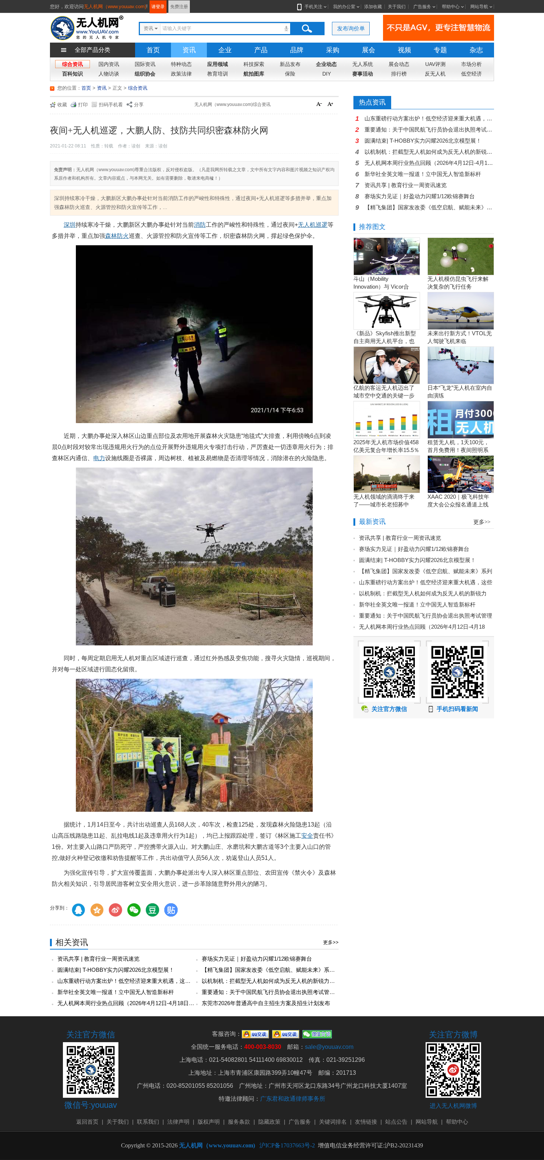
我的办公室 (344, 6)
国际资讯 (145, 64)
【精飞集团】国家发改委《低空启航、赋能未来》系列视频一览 (279, 970)
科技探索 (254, 64)
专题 (440, 50)
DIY (326, 74)
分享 (139, 104)
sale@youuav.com (329, 1047)
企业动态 (326, 64)
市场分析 (471, 64)
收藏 (62, 104)
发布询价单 (351, 28)
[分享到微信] (134, 910)
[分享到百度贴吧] (171, 910)
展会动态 (399, 64)
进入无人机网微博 (453, 1106)
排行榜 (399, 74)
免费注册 (179, 6)
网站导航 (479, 6)
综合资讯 (72, 64)
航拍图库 (254, 74)
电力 (99, 458)
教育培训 (217, 74)
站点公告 (396, 1122)
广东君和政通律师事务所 (292, 1099)
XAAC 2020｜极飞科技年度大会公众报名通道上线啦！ (458, 504)
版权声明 (209, 1122)
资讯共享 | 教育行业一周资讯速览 (98, 958)
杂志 (476, 50)
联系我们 (148, 1122)
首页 (153, 50)
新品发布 (290, 64)
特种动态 (181, 64)
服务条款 (239, 1122)
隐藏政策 (269, 1122)
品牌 (296, 50)
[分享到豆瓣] (152, 910)
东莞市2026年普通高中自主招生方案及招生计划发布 (266, 1003)
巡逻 (322, 225)
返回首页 (87, 1122)
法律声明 (178, 1122)
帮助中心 (451, 6)
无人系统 (362, 64)
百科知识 (72, 74)
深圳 (69, 225)
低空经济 (471, 74)
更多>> (331, 942)
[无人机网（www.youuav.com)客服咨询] (255, 1034)
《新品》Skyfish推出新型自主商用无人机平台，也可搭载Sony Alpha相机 (384, 341)
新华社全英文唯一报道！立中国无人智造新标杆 (115, 992)
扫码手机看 (111, 104)
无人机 (307, 225)
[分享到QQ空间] (97, 910)
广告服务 (422, 6)
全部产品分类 (92, 50)
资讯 (189, 50)
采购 (332, 50)
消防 (200, 225)
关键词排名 (333, 1122)
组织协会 (145, 74)
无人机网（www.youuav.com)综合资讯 (232, 104)
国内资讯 (108, 64)
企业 (225, 50)
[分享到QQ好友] (78, 910)
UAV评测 (435, 64)
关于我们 (397, 6)
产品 (261, 50)
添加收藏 (373, 6)
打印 (83, 104)
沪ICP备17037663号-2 (287, 1145)
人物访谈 (108, 74)
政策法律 (181, 74)
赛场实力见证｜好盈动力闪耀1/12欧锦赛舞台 (257, 958)
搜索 (306, 28)
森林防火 (117, 236)
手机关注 (313, 6)
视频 (404, 50)
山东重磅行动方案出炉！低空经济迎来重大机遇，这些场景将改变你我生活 (149, 981)
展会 (368, 50)
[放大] (331, 105)
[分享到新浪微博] (115, 910)
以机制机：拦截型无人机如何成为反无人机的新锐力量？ (271, 981)
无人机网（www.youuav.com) (115, 6)
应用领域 (217, 64)
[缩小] (320, 105)
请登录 (158, 6)
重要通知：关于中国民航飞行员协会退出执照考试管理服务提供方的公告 (290, 992)
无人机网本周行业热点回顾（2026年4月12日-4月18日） (125, 1003)
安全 (307, 835)
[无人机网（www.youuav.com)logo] (87, 27)
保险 (290, 74)
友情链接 (366, 1122)
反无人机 (435, 74)
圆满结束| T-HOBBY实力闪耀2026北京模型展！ (115, 970)
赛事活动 (362, 74)
